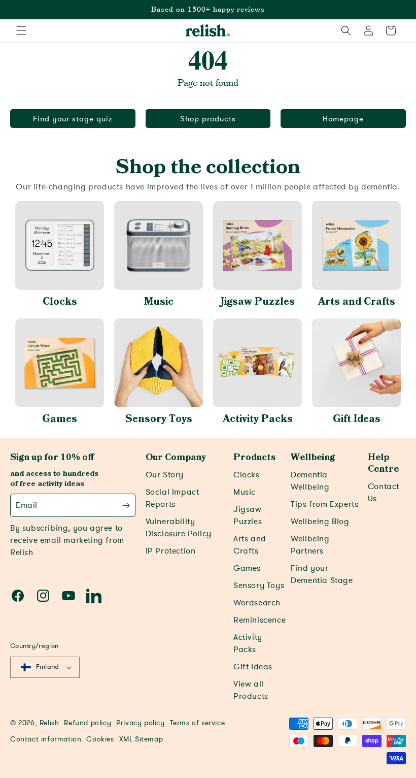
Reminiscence (259, 620)
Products (254, 457)
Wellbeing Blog (320, 521)
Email (27, 505)
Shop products (208, 119)
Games (59, 419)
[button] (21, 30)
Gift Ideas (356, 419)
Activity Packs (258, 419)
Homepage (343, 119)
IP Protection (171, 551)
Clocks (60, 302)
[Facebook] (17, 595)
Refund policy (87, 723)
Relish (49, 723)
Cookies (100, 739)
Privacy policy (140, 723)
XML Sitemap (141, 739)
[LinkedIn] (93, 595)
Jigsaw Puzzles (258, 302)
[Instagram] (43, 595)
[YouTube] (68, 595)
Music (159, 302)
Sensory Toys (158, 419)
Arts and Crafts (356, 302)
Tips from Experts (324, 504)
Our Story (165, 474)
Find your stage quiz (73, 119)
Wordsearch (257, 602)
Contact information (45, 739)
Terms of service (197, 723)
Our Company (176, 457)
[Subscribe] (126, 505)
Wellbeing (313, 457)
